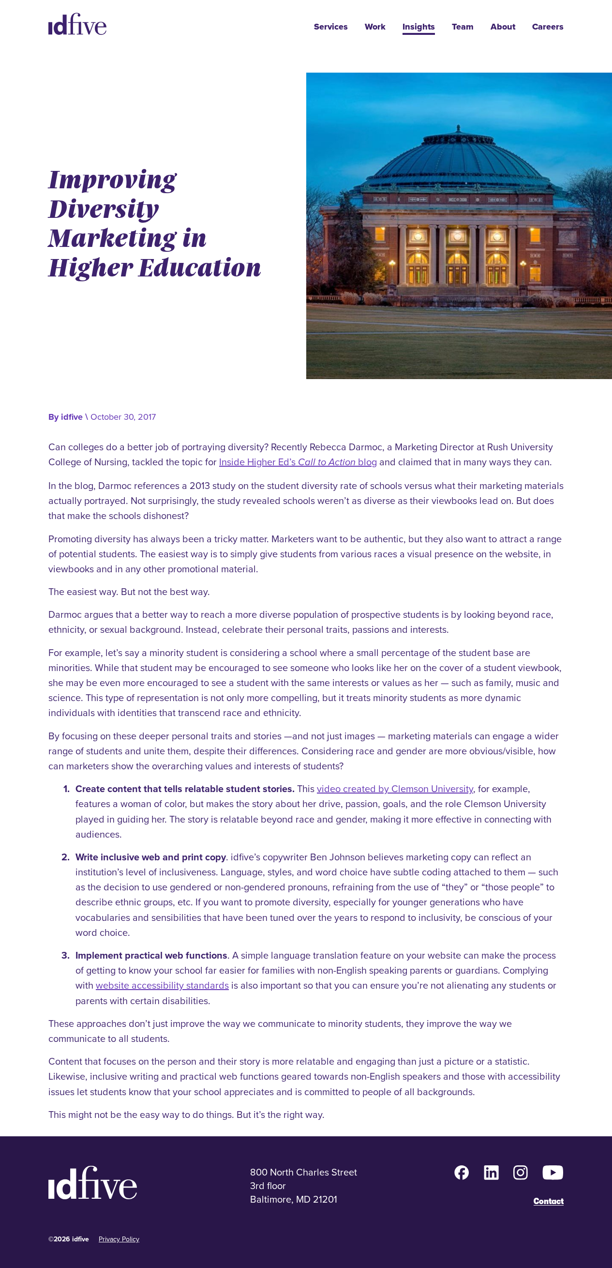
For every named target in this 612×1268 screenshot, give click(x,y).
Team (463, 27)
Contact (549, 1201)
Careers (548, 27)
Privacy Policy (119, 1239)
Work (375, 27)
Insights (419, 27)
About (503, 27)
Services (331, 27)
